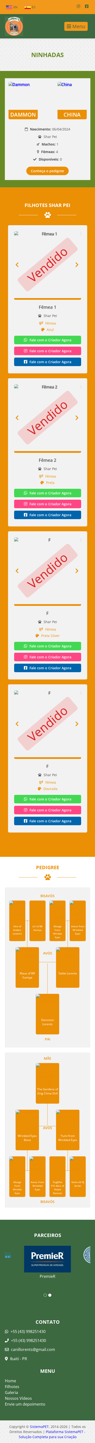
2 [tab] (49, 1295)
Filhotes (12, 1386)
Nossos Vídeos (18, 1398)
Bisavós (47, 895)
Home (10, 1380)
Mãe (47, 1058)
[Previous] (17, 264)
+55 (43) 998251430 (28, 1331)
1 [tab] (45, 1295)
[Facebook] (86, 6)
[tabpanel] (47, 1259)
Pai (47, 1039)
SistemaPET (39, 1426)
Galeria (11, 1392)
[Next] (78, 264)
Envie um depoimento (25, 1404)
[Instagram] (78, 6)
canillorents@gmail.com (33, 1349)
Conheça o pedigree (47, 171)
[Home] (11, 26)
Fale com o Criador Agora (49, 340)
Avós (47, 953)
